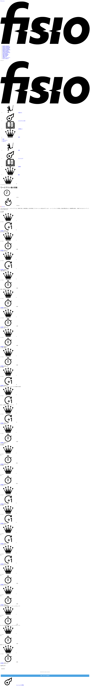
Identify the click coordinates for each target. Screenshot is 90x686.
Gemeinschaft (7, 46)
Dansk (3, 54)
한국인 (3, 58)
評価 (3, 139)
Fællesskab (6, 54)
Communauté (7, 47)
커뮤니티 (7, 58)
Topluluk (6, 55)
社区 (6, 56)
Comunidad (7, 48)
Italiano (3, 50)
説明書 (19, 166)
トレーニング (20, 158)
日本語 (3, 57)
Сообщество (8, 52)
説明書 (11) (20, 128)
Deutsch (3, 46)
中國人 (3, 56)
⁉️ (2, 206)
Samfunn (6, 53)
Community (7, 45)
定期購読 (2, 230)
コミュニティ (7, 57)
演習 (19, 150)
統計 (19, 174)
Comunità (6, 50)
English (3, 45)
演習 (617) (20, 112)
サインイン (2, 0)
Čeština (3, 51)
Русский (3, 52)
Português (4, 49)
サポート (4, 141)
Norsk (3, 53)
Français (3, 47)
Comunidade (8, 49)
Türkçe (3, 55)
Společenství (7, 51)
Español (3, 48)
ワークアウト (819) (21, 120)
